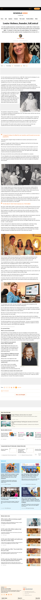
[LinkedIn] (9, 594)
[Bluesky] (6, 594)
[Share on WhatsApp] (5, 387)
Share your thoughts (20, 394)
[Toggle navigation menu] (2, 9)
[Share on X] (9, 387)
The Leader (22, 18)
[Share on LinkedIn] (11, 387)
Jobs (6, 18)
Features (16, 18)
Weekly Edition (29, 18)
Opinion (10, 18)
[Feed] (2, 594)
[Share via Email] (14, 387)
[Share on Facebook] (7, 387)
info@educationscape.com (28, 595)
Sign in (30, 8)
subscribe (37, 8)
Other (36, 18)
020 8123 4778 (27, 593)
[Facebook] (4, 594)
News (2, 18)
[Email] (11, 594)
